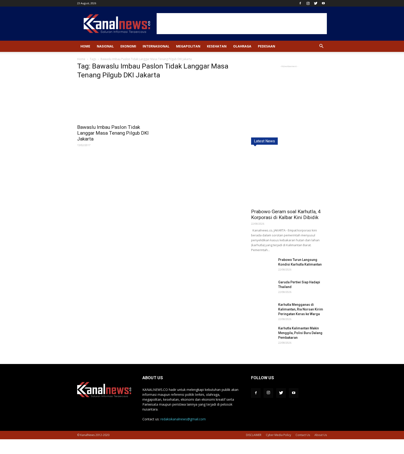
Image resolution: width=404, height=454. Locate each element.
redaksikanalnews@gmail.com (183, 419)
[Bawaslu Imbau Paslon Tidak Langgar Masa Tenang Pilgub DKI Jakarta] (115, 102)
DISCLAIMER (253, 435)
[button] (321, 46)
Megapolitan (188, 46)
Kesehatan (217, 46)
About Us (320, 435)
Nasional (105, 46)
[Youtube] (323, 3)
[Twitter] (315, 3)
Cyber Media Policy (278, 435)
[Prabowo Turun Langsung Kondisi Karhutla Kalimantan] (262, 265)
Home (85, 46)
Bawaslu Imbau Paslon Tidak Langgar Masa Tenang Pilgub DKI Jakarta (113, 133)
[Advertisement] (242, 23)
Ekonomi (128, 46)
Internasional (156, 46)
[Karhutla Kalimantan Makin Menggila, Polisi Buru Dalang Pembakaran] (262, 334)
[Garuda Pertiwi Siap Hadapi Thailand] (262, 288)
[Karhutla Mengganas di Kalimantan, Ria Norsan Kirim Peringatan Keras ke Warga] (262, 310)
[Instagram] (307, 3)
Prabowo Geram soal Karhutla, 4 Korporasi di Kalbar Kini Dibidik (286, 214)
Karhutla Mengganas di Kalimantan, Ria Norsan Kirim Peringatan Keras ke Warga (300, 309)
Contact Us (303, 435)
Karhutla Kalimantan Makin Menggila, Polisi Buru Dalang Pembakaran (300, 332)
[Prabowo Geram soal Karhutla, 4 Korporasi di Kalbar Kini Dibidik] (289, 178)
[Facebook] (300, 3)
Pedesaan (266, 46)
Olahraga (242, 46)
